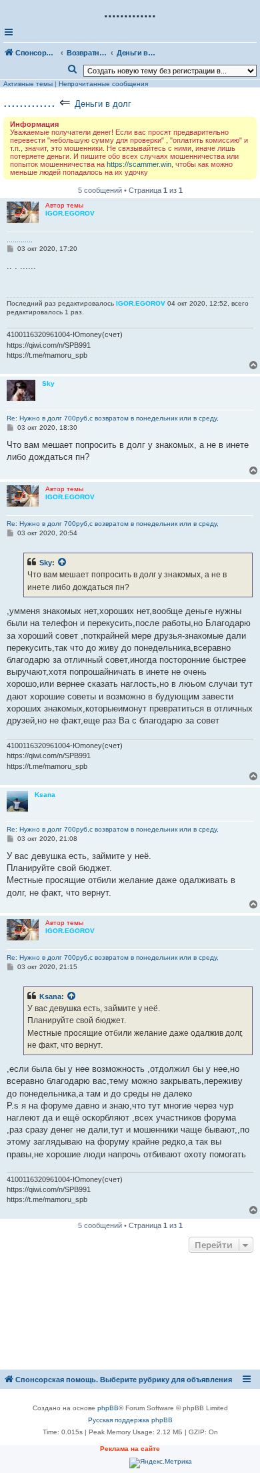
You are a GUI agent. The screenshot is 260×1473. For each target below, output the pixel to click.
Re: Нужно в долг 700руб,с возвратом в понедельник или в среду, (113, 418)
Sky (45, 563)
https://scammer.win (139, 164)
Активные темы (28, 83)
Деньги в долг (103, 104)
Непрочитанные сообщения (103, 83)
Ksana (50, 996)
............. (29, 102)
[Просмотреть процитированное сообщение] (63, 563)
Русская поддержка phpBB (130, 1420)
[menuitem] (73, 69)
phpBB (108, 1408)
